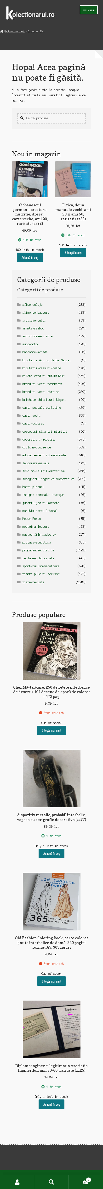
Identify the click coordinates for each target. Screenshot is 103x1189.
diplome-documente (37, 447)
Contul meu (17, 1182)
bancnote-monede (35, 352)
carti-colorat (33, 423)
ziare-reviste (33, 582)
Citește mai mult (51, 730)
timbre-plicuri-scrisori (42, 574)
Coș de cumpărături (79, 1178)
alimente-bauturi (36, 312)
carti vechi (32, 415)
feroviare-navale (36, 463)
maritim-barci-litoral (40, 510)
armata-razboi (33, 328)
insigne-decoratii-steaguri (44, 494)
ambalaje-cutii (34, 320)
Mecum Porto (32, 518)
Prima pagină (15, 31)
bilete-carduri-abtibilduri (44, 376)
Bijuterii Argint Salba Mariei (47, 360)
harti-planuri (33, 486)
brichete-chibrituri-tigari (44, 399)
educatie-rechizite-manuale (44, 455)
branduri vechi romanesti (43, 383)
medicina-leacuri (36, 526)
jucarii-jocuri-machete (41, 502)
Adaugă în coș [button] (30, 257)
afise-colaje (33, 304)
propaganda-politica (38, 550)
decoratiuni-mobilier (39, 439)
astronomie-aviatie (38, 336)
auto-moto (30, 344)
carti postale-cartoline (42, 407)
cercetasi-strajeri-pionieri (45, 431)
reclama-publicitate (38, 558)
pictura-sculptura (37, 542)
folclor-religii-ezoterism (43, 471)
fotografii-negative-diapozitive (48, 479)
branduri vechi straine (41, 391)
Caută (51, 1182)
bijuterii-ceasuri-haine (42, 368)
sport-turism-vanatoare (41, 566)
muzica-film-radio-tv (39, 534)
